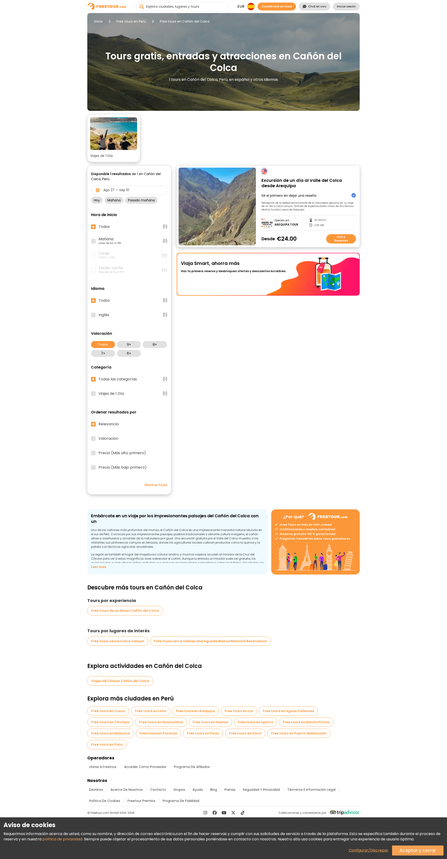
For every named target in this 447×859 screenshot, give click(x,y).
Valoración (108, 438)
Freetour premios (141, 800)
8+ (155, 344)
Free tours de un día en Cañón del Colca (125, 610)
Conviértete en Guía (276, 6)
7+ (103, 353)
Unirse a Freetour (103, 766)
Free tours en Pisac (203, 733)
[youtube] (224, 812)
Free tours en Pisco (245, 733)
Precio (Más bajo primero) (122, 467)
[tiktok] (242, 812)
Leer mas (98, 567)
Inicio (98, 21)
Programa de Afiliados (192, 766)
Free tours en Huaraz (210, 722)
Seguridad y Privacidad (261, 789)
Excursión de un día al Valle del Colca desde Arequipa (301, 183)
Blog (213, 789)
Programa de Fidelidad (181, 800)
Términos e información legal (311, 789)
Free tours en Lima (150, 711)
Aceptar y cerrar (418, 850)
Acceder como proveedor (145, 766)
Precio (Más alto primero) (122, 453)
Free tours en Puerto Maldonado (299, 733)
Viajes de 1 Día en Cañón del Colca (120, 681)
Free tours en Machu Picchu (306, 722)
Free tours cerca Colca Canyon (117, 641)
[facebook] (214, 812)
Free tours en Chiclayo (110, 722)
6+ (129, 353)
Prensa (229, 789)
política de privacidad (62, 839)
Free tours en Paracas (158, 733)
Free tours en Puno (107, 744)
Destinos (96, 789)
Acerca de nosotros (127, 789)
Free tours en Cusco (108, 711)
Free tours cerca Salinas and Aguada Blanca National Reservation (210, 641)
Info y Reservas (341, 239)
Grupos (179, 789)
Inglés (132, 315)
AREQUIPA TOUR (286, 224)
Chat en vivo (317, 6)
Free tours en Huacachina (161, 722)
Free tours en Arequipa (195, 711)
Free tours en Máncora (110, 733)
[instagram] (205, 812)
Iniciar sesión (346, 6)
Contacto (158, 789)
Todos (103, 344)
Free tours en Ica (239, 711)
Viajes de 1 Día (132, 393)
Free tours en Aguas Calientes (288, 711)
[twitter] (233, 812)
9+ (129, 344)
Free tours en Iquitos (255, 722)
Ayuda (198, 789)
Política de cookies (104, 800)
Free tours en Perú (131, 21)
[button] (113, 138)
